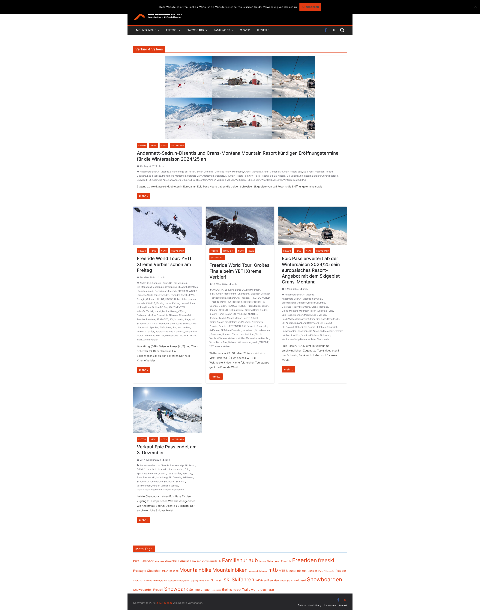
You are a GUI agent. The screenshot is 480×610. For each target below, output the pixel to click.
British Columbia (205, 171)
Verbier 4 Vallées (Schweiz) (169, 331)
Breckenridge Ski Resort (182, 171)
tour (180, 327)
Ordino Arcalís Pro (146, 315)
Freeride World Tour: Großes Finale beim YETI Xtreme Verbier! (239, 271)
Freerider (175, 295)
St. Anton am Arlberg (170, 179)
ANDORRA (145, 283)
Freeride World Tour (148, 295)
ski (271, 175)
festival (262, 561)
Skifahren (317, 175)
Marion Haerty (169, 311)
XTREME (191, 335)
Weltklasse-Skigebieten (247, 179)
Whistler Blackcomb (271, 179)
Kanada (141, 303)
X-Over (245, 30)
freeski (329, 171)
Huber (177, 299)
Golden (150, 299)
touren (237, 590)
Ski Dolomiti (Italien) (292, 327)
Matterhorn (168, 175)
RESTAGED (162, 319)
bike (136, 561)
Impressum (330, 605)
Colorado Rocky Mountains (229, 171)
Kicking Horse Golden (183, 303)
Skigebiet (332, 327)
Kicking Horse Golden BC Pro (152, 307)
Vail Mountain (200, 179)
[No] (475, 7)
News (153, 145)
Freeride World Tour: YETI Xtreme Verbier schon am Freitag (164, 264)
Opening (312, 570)
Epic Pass (308, 171)
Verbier (212, 179)
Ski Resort (305, 175)
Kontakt (343, 605)
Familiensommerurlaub (205, 561)
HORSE (169, 299)
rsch (164, 166)
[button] (158, 30)
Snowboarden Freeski (148, 589)
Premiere (150, 319)
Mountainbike (146, 30)
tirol (174, 327)
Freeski (171, 30)
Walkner (160, 335)
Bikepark (147, 561)
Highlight (228, 251)
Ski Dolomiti (292, 175)
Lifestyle (262, 30)
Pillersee (173, 315)
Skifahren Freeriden (158, 323)
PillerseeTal (185, 315)
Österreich (162, 315)
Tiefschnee (165, 327)
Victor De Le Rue (145, 335)
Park (320, 571)
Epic (300, 171)
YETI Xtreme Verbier (147, 339)
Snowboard (195, 30)
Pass (257, 175)
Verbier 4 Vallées (225, 179)
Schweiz (178, 319)
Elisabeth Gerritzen (188, 287)
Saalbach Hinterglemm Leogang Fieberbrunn (189, 580)
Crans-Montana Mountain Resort (279, 171)
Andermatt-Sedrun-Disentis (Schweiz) (302, 298)
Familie (183, 561)
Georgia (141, 299)
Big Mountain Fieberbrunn (150, 287)
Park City (249, 175)
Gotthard (141, 175)
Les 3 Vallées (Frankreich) (295, 319)
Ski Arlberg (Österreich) (306, 322)
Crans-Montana (252, 171)
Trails (246, 589)
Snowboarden (330, 175)
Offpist (181, 311)
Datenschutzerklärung (309, 605)
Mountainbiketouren (258, 571)
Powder (141, 319)
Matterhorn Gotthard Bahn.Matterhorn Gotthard (199, 175)
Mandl (157, 311)
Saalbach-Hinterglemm (155, 580)
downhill (171, 561)
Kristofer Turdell (145, 311)
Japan (192, 299)
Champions (171, 287)
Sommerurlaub (199, 589)
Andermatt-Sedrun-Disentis (154, 171)
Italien (185, 299)
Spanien (154, 327)
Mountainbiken (230, 570)
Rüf (171, 319)
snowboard (176, 323)
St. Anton (153, 179)
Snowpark (142, 179)
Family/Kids (222, 30)
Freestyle (139, 571)
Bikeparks (159, 561)
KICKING (150, 303)
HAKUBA (159, 299)
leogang (173, 570)
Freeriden (320, 171)
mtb (273, 570)
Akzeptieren (310, 7)
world (183, 335)
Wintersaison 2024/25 (294, 179)
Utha (184, 179)
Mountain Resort (234, 175)
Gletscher (153, 571)
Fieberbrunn (160, 291)
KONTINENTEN (177, 307)
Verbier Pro (191, 331)
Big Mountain (181, 283)
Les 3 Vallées (154, 175)
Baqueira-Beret (160, 283)
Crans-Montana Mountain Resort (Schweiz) (305, 310)
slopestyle (285, 580)
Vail (190, 179)
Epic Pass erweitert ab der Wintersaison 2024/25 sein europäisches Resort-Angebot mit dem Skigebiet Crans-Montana (311, 270)
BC (170, 283)
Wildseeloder (172, 335)
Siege (187, 319)
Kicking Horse (163, 303)
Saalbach (138, 580)
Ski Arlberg (279, 175)
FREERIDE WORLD (187, 291)
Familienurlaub (145, 291)
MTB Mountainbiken (293, 571)
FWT (191, 295)
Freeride (172, 291)
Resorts (265, 175)
